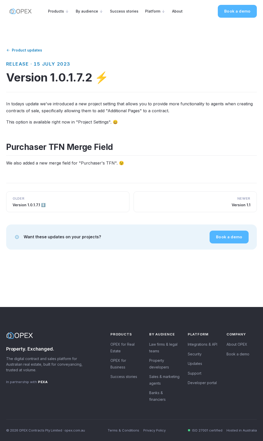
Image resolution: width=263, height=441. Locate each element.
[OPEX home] (20, 11)
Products (56, 11)
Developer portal (202, 383)
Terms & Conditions (123, 430)
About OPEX (237, 344)
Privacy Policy (154, 430)
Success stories (124, 11)
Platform (152, 11)
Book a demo (237, 11)
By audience (87, 11)
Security (195, 354)
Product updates (27, 50)
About (177, 11)
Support (194, 373)
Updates (195, 363)
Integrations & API (202, 344)
